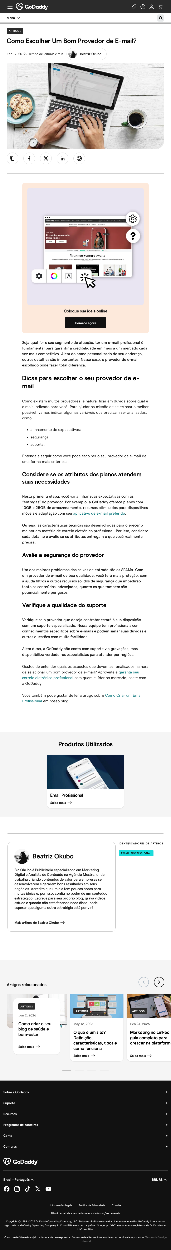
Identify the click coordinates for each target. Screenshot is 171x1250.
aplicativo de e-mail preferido (99, 513)
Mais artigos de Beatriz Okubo (36, 922)
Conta (7, 1135)
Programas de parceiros (20, 1125)
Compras (10, 1146)
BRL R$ (157, 1179)
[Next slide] (159, 982)
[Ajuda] (143, 7)
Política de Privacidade (92, 1205)
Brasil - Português (16, 1179)
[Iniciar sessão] (152, 7)
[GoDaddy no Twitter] (38, 1191)
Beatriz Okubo (90, 54)
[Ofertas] (134, 7)
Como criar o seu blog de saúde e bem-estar (34, 1029)
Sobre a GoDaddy (16, 1092)
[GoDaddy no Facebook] (6, 1191)
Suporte (9, 1103)
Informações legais (61, 1205)
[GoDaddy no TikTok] (27, 1191)
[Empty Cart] (160, 7)
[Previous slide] (143, 982)
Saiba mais (26, 1046)
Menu (11, 18)
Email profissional (136, 853)
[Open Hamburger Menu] (8, 6)
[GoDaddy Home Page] (20, 1161)
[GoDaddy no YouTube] (48, 1191)
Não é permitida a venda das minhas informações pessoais (85, 1213)
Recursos (10, 1114)
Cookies (116, 1205)
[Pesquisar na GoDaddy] (160, 18)
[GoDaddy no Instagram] (17, 1191)
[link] (29, 158)
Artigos (16, 30)
